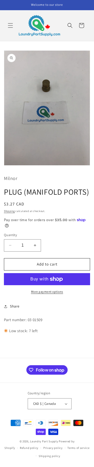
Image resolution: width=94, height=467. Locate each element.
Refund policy (29, 448)
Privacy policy (53, 448)
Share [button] (15, 306)
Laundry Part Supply (44, 441)
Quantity (10, 235)
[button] (10, 25)
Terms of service (78, 448)
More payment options (47, 292)
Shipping (9, 211)
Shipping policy (49, 456)
